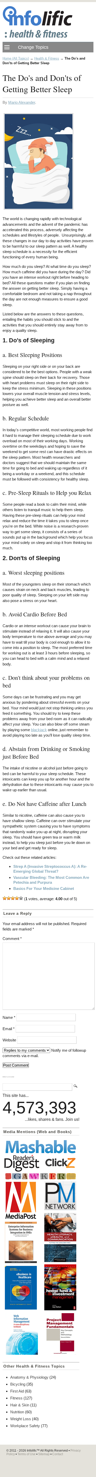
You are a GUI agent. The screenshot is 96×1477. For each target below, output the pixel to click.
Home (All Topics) (16, 58)
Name (9, 1017)
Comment (12, 938)
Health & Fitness (46, 58)
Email (9, 1029)
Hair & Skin (19, 1405)
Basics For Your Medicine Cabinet (43, 888)
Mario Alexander (21, 102)
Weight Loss (20, 1419)
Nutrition (17, 1412)
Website (9, 1040)
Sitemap (44, 1454)
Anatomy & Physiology (29, 1377)
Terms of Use (26, 1454)
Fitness (16, 1398)
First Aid (17, 1391)
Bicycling (17, 1384)
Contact (57, 1454)
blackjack (39, 730)
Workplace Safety (25, 1426)
